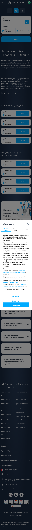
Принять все (16, 305)
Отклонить (16, 296)
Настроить (15, 301)
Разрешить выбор (6, 229)
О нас (26, 229)
